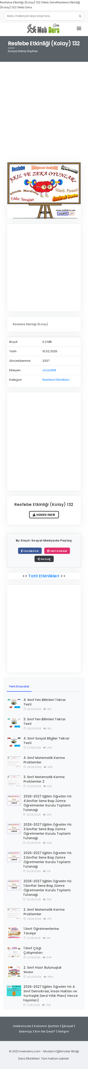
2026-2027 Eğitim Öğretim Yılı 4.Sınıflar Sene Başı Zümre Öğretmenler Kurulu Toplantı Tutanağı (47, 803)
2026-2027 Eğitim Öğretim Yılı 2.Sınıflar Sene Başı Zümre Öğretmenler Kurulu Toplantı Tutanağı (47, 860)
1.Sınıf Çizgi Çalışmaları (33, 950)
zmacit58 (49, 370)
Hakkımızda (22, 1026)
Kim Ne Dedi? (45, 1031)
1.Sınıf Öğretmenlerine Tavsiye (41, 930)
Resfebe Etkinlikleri (55, 380)
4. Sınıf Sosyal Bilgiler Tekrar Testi (46, 740)
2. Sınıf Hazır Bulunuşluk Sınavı (42, 969)
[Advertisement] (44, 109)
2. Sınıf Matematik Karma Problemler (44, 911)
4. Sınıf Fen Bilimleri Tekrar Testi (44, 702)
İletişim (63, 1031)
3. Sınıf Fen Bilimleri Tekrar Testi (44, 721)
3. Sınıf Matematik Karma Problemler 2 (44, 779)
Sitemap (25, 1031)
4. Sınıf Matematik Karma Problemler (44, 760)
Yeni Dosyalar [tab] (19, 686)
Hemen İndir (45, 515)
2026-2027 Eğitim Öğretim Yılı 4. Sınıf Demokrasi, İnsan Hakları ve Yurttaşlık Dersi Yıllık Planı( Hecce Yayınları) (50, 993)
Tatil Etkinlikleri (43, 576)
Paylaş (45, 559)
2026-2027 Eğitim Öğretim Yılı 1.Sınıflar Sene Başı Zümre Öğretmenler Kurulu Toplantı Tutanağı (47, 888)
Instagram (58, 551)
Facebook (31, 551)
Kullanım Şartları (46, 1026)
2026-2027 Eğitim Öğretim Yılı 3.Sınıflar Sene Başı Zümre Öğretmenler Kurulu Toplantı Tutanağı (47, 831)
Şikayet (67, 1026)
